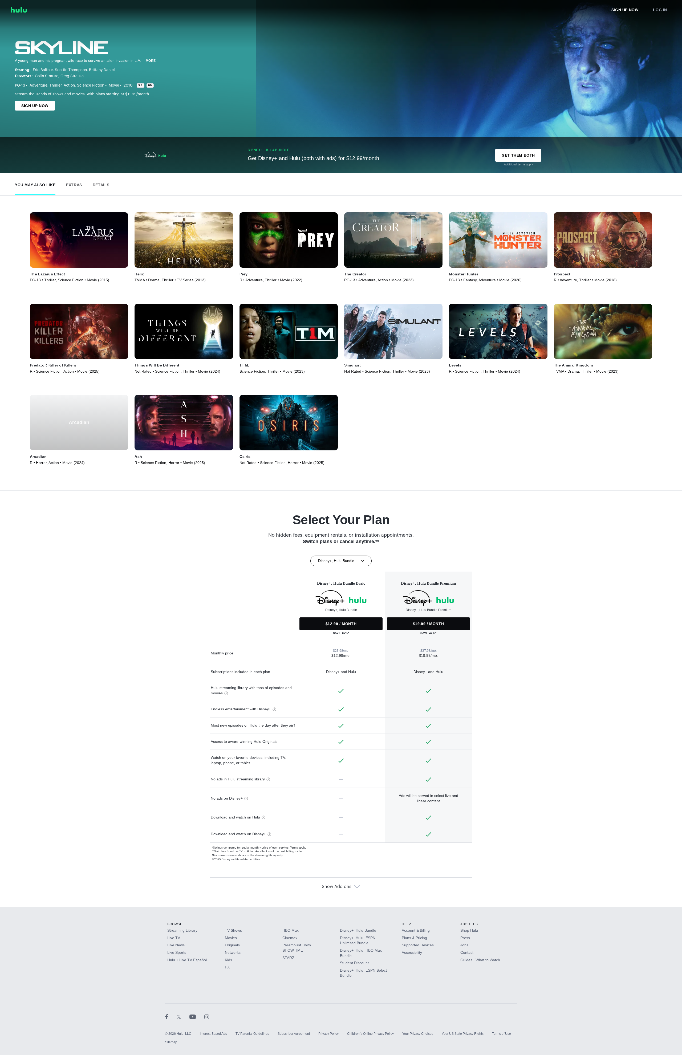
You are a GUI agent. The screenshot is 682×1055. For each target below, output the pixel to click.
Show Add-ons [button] (336, 887)
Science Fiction (90, 85)
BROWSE (174, 924)
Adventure (38, 85)
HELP (406, 924)
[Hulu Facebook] (171, 1016)
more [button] (151, 61)
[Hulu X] (183, 1016)
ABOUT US (469, 924)
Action (69, 85)
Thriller (56, 85)
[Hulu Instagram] (206, 1016)
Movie (114, 85)
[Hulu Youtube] (196, 1016)
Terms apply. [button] (298, 847)
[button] (35, 183)
